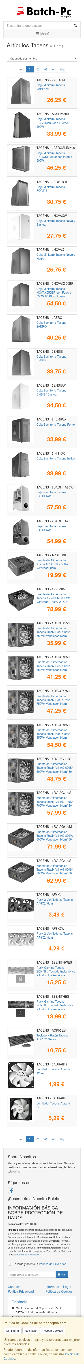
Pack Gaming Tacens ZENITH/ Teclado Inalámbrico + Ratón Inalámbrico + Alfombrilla (56, 973)
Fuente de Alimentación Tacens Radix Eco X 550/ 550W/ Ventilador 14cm (53, 632)
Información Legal (58, 1286)
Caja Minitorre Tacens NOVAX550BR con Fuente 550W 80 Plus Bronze (54, 292)
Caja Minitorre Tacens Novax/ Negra (56, 256)
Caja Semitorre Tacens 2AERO (51, 324)
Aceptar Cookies (53, 1330)
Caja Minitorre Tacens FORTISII (51, 189)
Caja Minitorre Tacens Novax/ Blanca (56, 222)
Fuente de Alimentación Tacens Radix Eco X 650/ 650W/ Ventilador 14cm (53, 666)
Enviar (62, 1274)
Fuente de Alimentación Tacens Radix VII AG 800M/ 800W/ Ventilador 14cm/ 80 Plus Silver (55, 837)
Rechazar (31, 1330)
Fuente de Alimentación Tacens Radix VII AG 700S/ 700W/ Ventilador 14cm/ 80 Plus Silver (55, 803)
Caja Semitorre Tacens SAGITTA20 (51, 494)
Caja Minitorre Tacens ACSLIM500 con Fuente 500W (52, 123)
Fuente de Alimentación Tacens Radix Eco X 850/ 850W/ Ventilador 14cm (53, 734)
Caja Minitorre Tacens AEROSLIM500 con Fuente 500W (54, 157)
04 (53, 69)
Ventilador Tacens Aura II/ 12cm (53, 1071)
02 (38, 69)
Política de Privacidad (27, 1254)
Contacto (14, 1286)
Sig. (62, 69)
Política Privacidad (21, 1291)
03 (45, 69)
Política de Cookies (59, 1291)
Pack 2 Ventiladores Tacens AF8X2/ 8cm (55, 901)
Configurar (12, 1330)
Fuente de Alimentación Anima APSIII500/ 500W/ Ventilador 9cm (53, 564)
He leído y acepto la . (40, 1264)
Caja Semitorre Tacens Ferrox (56, 424)
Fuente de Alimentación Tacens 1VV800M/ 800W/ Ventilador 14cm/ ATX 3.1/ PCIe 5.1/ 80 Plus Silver (54, 600)
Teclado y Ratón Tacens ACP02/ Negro (52, 1037)
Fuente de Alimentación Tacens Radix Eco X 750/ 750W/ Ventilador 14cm (53, 700)
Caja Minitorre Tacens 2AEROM (51, 87)
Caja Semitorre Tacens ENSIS (51, 358)
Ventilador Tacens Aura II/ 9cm (53, 1105)
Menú (44, 33)
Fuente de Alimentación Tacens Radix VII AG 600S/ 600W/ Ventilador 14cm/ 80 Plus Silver (55, 769)
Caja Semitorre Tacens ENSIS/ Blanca (51, 392)
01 (30, 69)
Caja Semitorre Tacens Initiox (56, 458)
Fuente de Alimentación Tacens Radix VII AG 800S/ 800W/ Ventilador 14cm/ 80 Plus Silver (55, 871)
